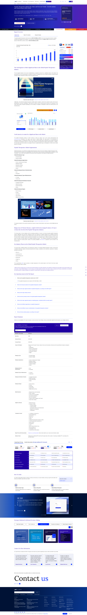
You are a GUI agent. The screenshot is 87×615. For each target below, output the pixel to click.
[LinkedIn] (65, 22)
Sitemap (45, 599)
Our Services (48, 564)
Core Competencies (31, 1)
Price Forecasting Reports (61, 601)
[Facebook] (64, 22)
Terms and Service (46, 604)
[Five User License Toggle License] (48, 446)
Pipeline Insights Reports (70, 602)
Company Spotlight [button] (42, 1)
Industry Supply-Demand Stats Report (70, 609)
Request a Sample (62, 62)
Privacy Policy (46, 602)
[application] (36, 55)
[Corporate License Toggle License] (61, 446)
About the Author (63, 478)
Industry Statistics (22, 594)
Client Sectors (37, 1)
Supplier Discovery (43, 524)
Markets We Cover (63, 564)
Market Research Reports (67, 524)
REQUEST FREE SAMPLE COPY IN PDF (41, 99)
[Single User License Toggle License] (35, 446)
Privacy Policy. (46, 613)
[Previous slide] (69, 527)
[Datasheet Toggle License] (20, 446)
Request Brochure (19, 564)
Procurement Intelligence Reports (62, 607)
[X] (69, 22)
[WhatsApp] (67, 22)
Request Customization (64, 325)
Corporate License (63, 53)
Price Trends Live (32, 524)
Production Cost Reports (55, 524)
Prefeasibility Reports (62, 603)
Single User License (63, 50)
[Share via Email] (70, 22)
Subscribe (37, 592)
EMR (22, 263)
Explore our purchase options (33, 432)
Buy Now (69, 447)
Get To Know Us (33, 564)
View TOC (57, 325)
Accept (65, 613)
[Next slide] (72, 527)
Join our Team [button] (49, 1)
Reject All (70, 613)
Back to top (2, 611)
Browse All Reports (17, 26)
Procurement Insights (30, 594)
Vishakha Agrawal (28, 15)
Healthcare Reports (69, 599)
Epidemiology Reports (70, 604)
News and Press (54, 604)
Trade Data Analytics (19, 524)
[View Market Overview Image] (56, 110)
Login (70, 1)
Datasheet (61, 49)
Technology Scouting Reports (69, 606)
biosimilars (42, 239)
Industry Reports (61, 599)
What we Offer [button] (25, 1)
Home (15, 3)
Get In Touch (16, 583)
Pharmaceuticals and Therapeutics (33, 3)
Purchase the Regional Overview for (44, 110)
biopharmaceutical (17, 139)
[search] (65, 1)
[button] (60, 1)
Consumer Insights (36, 594)
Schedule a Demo (20, 510)
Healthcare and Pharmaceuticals (21, 3)
